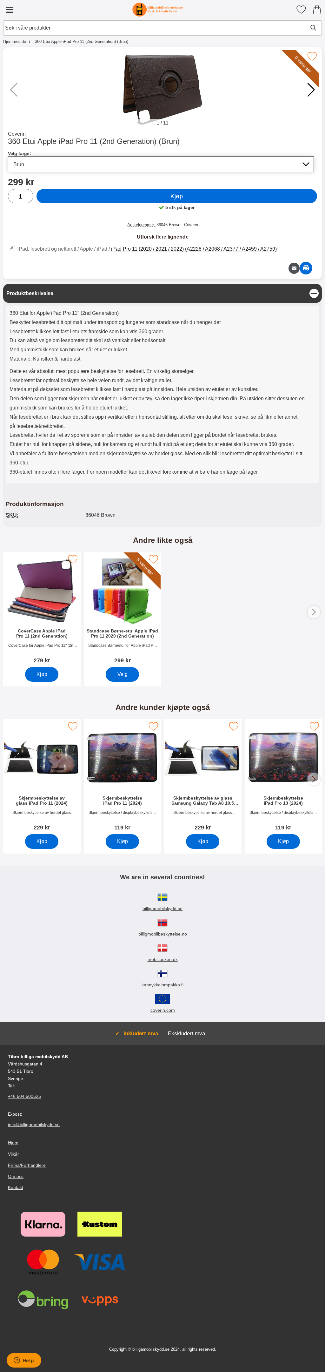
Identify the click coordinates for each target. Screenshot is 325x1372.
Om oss (15, 1176)
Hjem (13, 1143)
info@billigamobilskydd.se (34, 1124)
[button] (311, 90)
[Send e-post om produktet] (294, 268)
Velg (122, 674)
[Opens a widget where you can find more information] (23, 1361)
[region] (162, 293)
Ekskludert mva (186, 1033)
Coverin (17, 134)
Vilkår (13, 1154)
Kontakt (15, 1187)
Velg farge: (19, 153)
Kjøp (176, 196)
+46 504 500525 (24, 1096)
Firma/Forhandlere (27, 1165)
